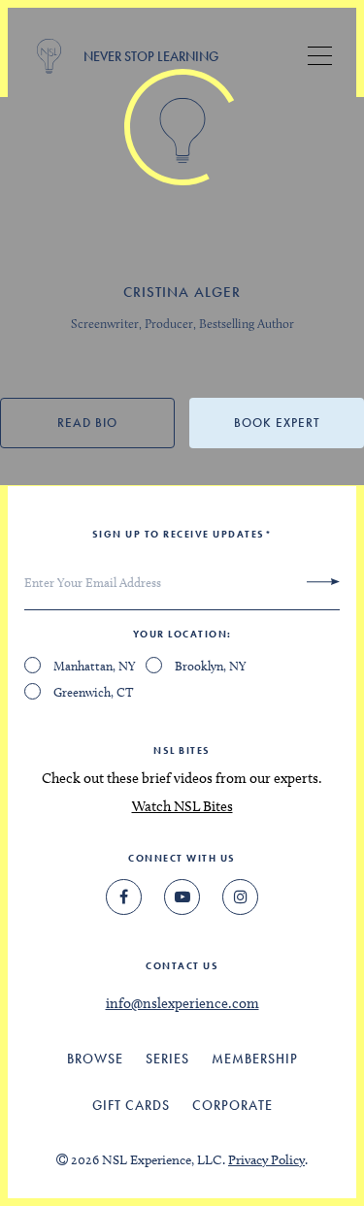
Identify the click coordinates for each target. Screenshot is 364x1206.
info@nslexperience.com (182, 1003)
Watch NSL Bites (182, 806)
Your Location (180, 634)
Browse (95, 1058)
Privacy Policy (266, 1160)
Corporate (232, 1105)
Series (167, 1058)
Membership (255, 1058)
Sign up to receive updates (182, 534)
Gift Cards (131, 1105)
